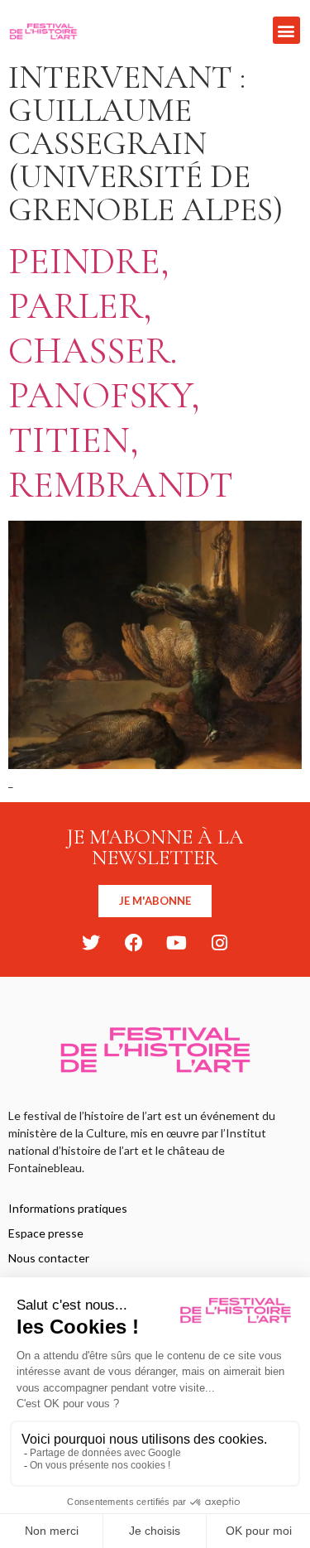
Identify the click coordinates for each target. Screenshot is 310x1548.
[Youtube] (177, 943)
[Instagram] (220, 943)
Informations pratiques (67, 1208)
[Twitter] (91, 943)
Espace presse (45, 1233)
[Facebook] (134, 943)
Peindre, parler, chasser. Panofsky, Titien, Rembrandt (120, 372)
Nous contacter (48, 1258)
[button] (286, 30)
